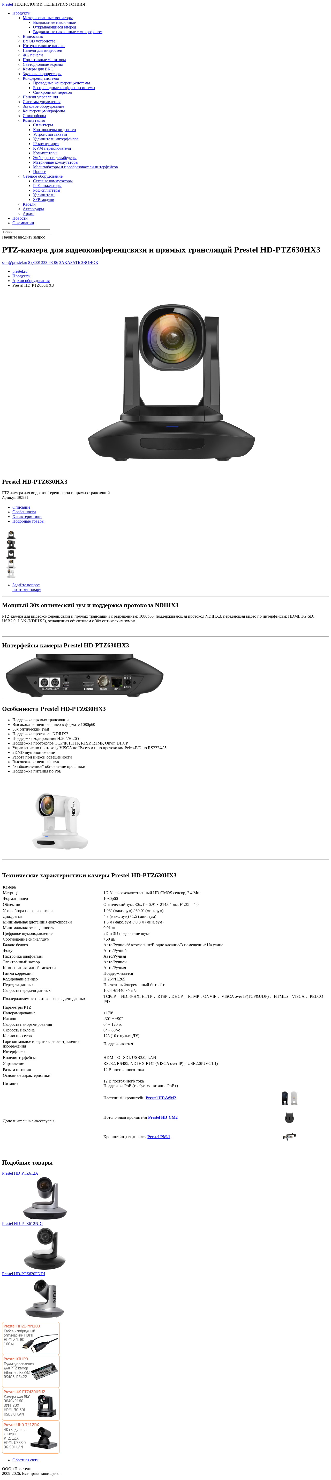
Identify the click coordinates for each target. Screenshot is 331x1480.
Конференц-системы (41, 78)
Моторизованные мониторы (48, 18)
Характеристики (27, 516)
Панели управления (40, 97)
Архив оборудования (31, 280)
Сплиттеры (43, 125)
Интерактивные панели (44, 46)
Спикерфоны (34, 115)
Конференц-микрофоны (44, 111)
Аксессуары (33, 209)
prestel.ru (19, 271)
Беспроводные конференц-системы (64, 87)
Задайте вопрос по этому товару (26, 587)
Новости (20, 218)
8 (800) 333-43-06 (43, 262)
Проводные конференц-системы (61, 83)
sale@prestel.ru (14, 262)
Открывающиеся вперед (54, 27)
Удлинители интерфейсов (56, 139)
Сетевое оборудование (43, 176)
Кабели (29, 204)
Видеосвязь (33, 36)
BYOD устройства (39, 41)
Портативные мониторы (44, 59)
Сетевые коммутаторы (53, 181)
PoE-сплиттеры (46, 190)
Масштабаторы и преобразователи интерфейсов (75, 167)
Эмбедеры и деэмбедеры (55, 157)
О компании (23, 223)
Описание (21, 507)
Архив (28, 213)
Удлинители (44, 195)
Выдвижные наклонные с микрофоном (67, 32)
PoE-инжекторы (47, 185)
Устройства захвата (50, 134)
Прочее (39, 171)
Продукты (21, 13)
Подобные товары (28, 521)
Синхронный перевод (52, 92)
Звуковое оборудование (43, 106)
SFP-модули (43, 199)
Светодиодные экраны (43, 64)
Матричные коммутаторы (55, 162)
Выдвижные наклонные (54, 22)
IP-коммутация (46, 143)
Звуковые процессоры (42, 73)
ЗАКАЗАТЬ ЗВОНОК (78, 262)
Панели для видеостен (42, 50)
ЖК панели (33, 55)
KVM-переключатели (52, 148)
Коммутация (34, 120)
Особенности (24, 512)
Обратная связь (25, 1460)
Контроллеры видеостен (54, 129)
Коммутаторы (45, 153)
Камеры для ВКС (38, 69)
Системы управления (42, 101)
